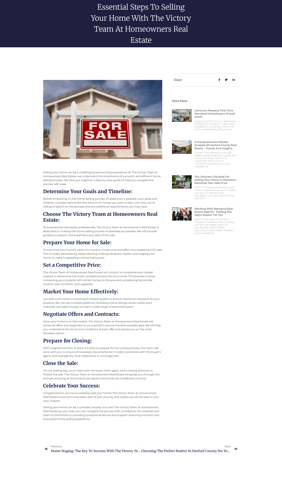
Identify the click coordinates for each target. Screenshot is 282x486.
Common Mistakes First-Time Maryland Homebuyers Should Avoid (215, 113)
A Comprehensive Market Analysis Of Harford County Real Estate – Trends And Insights (216, 145)
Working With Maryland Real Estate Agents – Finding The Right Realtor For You (214, 211)
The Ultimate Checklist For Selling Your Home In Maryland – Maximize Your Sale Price (216, 180)
